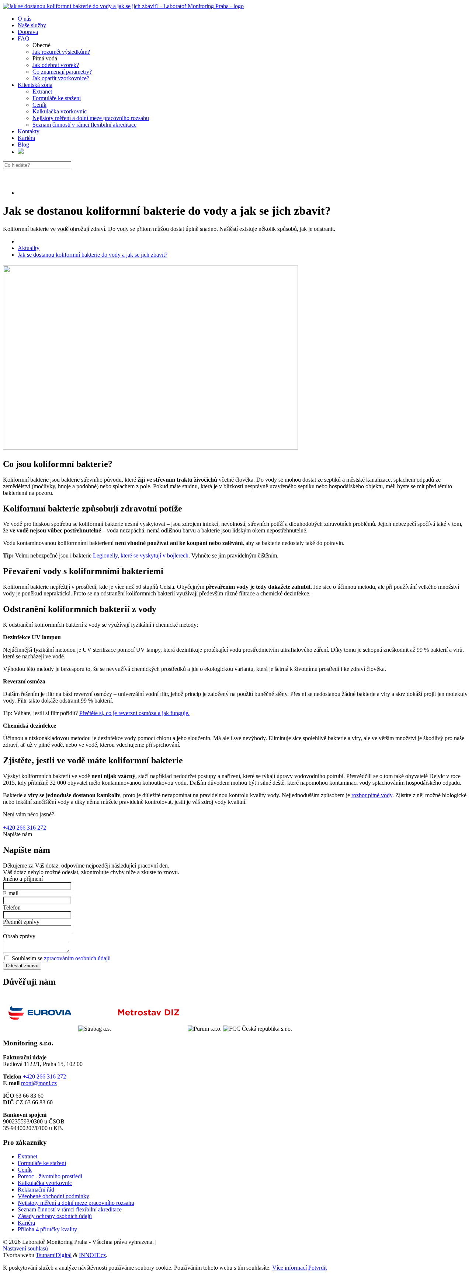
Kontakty (28, 131)
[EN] (21, 152)
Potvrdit (317, 1267)
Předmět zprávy (21, 922)
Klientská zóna (35, 85)
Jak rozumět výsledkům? (61, 52)
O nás (24, 18)
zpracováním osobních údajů (77, 958)
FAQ (24, 38)
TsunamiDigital (54, 1255)
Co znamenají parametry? (62, 71)
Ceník (39, 105)
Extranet (42, 91)
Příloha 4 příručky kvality (47, 1229)
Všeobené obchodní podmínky (53, 1196)
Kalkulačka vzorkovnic (59, 111)
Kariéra (26, 138)
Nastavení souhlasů (25, 1248)
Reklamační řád (36, 1189)
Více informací (289, 1267)
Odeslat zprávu (22, 965)
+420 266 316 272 (24, 827)
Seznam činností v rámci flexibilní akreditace (84, 125)
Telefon (12, 907)
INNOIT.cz (92, 1255)
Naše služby (32, 25)
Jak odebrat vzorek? (55, 65)
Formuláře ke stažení (56, 98)
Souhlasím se (60, 958)
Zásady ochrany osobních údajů (55, 1216)
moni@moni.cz (39, 1083)
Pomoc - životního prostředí (50, 1176)
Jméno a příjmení (23, 879)
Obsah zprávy (19, 936)
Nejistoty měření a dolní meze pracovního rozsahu (90, 118)
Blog (23, 144)
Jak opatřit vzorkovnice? (60, 78)
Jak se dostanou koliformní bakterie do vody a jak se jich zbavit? (92, 254)
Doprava (28, 32)
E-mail (10, 893)
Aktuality (28, 248)
